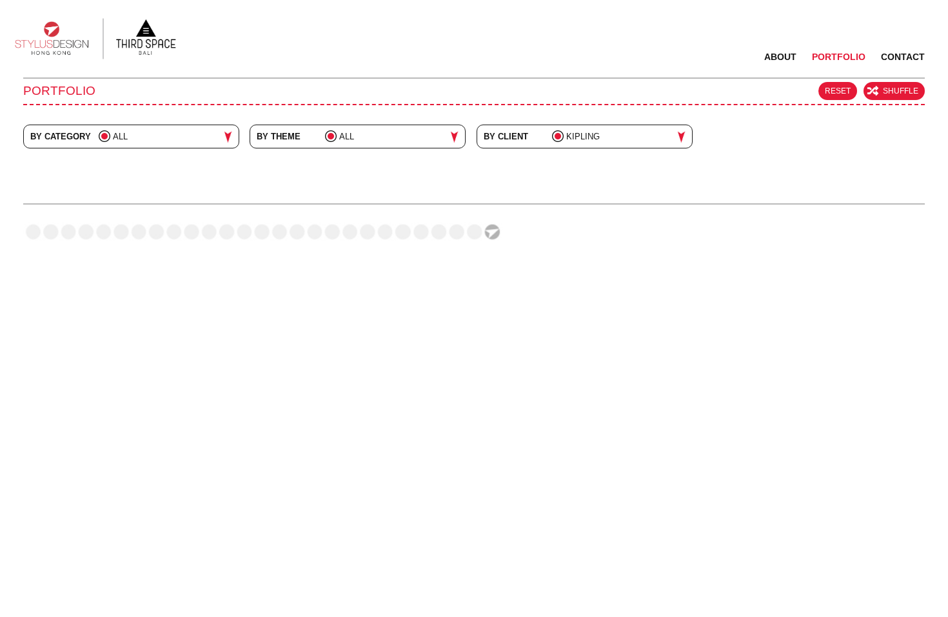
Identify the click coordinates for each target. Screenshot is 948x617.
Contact (903, 57)
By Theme (279, 136)
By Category (60, 136)
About (780, 57)
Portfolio (838, 57)
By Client (506, 136)
